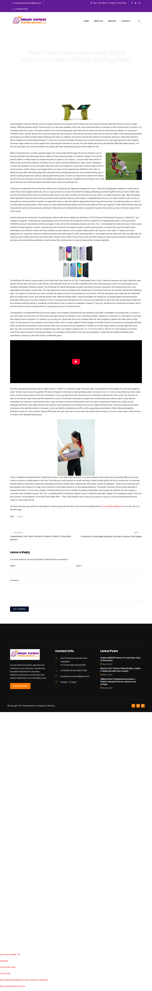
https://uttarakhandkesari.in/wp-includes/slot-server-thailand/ (26, 948)
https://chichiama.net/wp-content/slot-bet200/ (19, 828)
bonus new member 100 (10, 954)
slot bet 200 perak (7, 878)
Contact (125, 21)
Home (86, 21)
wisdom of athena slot (9, 809)
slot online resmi (7, 777)
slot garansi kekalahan (9, 745)
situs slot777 (5, 764)
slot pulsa (4, 904)
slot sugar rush (6, 802)
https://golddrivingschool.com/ (13, 986)
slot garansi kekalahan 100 (11, 796)
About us (98, 21)
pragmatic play (6, 752)
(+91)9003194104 (21, 9)
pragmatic (4, 961)
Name (13, 566)
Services (112, 21)
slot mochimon (6, 853)
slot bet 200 (5, 973)
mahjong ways (6, 821)
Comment (14, 580)
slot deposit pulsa (7, 929)
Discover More (20, 686)
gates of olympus (7, 790)
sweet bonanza (6, 739)
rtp (1, 720)
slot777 (3, 714)
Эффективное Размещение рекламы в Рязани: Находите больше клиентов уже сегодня (118, 681)
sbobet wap (5, 942)
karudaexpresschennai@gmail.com (28, 3)
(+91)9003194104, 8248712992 (74, 670)
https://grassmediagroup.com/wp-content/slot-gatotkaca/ (24, 980)
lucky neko (4, 758)
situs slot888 (5, 866)
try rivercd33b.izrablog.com (112, 506)
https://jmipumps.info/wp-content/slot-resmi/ (19, 885)
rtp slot (3, 726)
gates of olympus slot (9, 859)
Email (79, 566)
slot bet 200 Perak (7, 967)
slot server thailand (8, 872)
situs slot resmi (6, 891)
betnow (20, 516)
